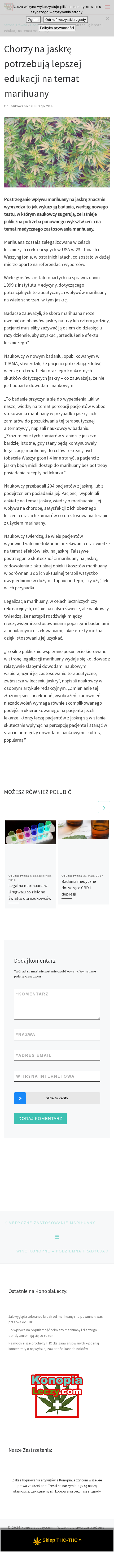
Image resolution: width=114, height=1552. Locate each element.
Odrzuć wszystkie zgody (65, 19)
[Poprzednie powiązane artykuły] (91, 807)
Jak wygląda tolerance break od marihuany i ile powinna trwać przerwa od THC (55, 1319)
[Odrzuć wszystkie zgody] (107, 18)
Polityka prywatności (57, 28)
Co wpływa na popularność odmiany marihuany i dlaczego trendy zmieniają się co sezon (52, 1333)
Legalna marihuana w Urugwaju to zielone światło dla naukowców (29, 892)
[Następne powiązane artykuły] (104, 807)
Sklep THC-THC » (62, 1540)
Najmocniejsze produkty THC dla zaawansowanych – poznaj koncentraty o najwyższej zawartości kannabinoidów (53, 1346)
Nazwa (26, 1034)
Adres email (34, 1055)
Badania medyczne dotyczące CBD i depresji (79, 888)
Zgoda (33, 19)
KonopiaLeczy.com (37, 1527)
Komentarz (32, 994)
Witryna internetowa (45, 1076)
